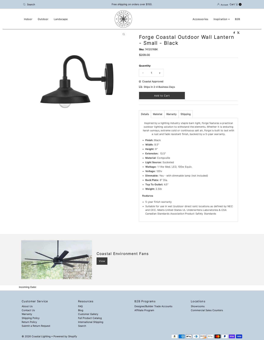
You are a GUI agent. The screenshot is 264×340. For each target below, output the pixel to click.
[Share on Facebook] (235, 32)
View (102, 261)
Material (157, 114)
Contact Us (28, 310)
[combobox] (58, 4)
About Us (27, 306)
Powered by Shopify (65, 336)
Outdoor (43, 19)
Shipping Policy (31, 318)
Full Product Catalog (90, 318)
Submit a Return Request (36, 325)
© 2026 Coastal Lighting (36, 336)
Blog (80, 310)
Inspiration (221, 19)
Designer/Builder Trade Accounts (153, 306)
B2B (237, 19)
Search (82, 325)
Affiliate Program (144, 310)
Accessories (200, 19)
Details (145, 114)
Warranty (171, 114)
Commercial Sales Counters (207, 310)
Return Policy (29, 322)
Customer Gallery (88, 314)
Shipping (186, 114)
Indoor (28, 19)
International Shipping (90, 322)
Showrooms (198, 306)
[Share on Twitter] (238, 32)
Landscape (61, 19)
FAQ (80, 306)
